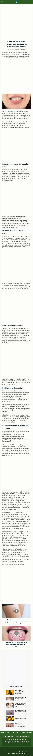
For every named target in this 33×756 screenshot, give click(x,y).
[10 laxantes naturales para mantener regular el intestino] (10, 712)
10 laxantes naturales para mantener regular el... (20, 712)
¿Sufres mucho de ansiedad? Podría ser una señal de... (20, 692)
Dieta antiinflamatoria (22, 736)
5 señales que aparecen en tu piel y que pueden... (21, 699)
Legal (9, 753)
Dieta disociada (8, 736)
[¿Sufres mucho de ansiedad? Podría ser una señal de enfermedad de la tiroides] (10, 692)
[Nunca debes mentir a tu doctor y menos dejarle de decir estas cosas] (10, 705)
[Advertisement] (16, 22)
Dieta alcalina (5, 732)
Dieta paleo (15, 732)
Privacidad (18, 753)
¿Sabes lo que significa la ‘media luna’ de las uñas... (20, 725)
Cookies (13, 753)
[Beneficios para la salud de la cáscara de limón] (10, 718)
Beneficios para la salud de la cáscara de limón (20, 718)
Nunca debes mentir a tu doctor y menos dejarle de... (20, 705)
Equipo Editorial (22, 49)
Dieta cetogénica (27, 732)
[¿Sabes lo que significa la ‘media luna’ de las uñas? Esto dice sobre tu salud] (10, 725)
